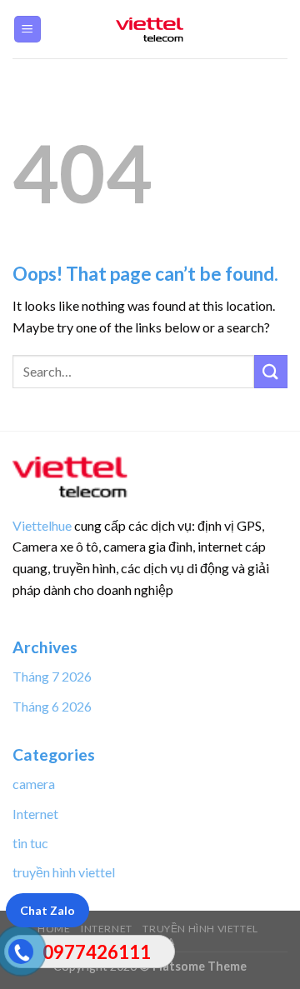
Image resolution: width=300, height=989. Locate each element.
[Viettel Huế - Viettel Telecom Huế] (150, 29)
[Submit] (271, 371)
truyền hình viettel (63, 872)
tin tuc (30, 843)
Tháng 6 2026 (52, 706)
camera (33, 784)
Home (54, 928)
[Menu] (28, 29)
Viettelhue (42, 525)
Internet (35, 814)
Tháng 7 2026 (52, 676)
